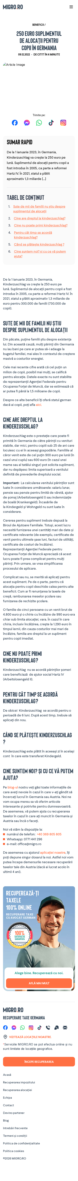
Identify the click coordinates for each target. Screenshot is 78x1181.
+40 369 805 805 (49, 834)
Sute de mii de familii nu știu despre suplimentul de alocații (39, 208)
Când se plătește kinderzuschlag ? (39, 244)
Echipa (7, 1097)
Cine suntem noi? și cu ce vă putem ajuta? (40, 253)
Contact (8, 1105)
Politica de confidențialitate (21, 1143)
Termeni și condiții (15, 1135)
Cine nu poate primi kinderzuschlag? (40, 225)
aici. (39, 404)
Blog (6, 1120)
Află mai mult (39, 983)
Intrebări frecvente (15, 1128)
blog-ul (13, 787)
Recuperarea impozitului (19, 1082)
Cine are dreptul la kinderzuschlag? (39, 218)
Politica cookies (13, 1151)
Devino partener (13, 1112)
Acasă (7, 1074)
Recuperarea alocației (17, 1090)
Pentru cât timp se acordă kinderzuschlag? (33, 234)
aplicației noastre (52, 852)
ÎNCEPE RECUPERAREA (39, 1061)
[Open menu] (71, 7)
